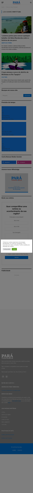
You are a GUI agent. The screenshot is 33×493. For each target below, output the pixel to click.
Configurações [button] (7, 249)
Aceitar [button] (14, 249)
